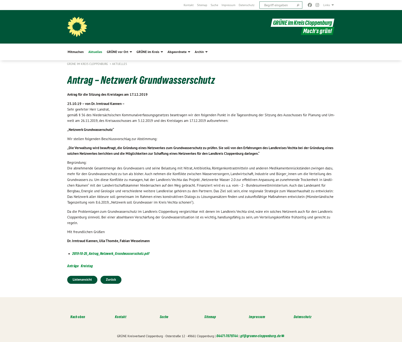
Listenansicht (82, 279)
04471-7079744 (227, 336)
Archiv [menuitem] (199, 52)
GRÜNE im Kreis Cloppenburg (302, 22)
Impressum (228, 5)
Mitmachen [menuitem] (76, 52)
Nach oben (77, 317)
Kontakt (189, 5)
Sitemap (202, 5)
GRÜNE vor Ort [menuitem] (117, 52)
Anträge (73, 266)
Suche (214, 5)
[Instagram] (317, 5)
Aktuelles (119, 64)
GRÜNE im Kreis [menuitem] (148, 52)
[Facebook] (309, 5)
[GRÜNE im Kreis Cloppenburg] (77, 27)
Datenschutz (246, 5)
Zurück (111, 279)
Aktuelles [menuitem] (95, 52)
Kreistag (87, 266)
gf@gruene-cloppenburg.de (260, 336)
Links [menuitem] (326, 5)
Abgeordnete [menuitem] (177, 52)
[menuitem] (189, 5)
